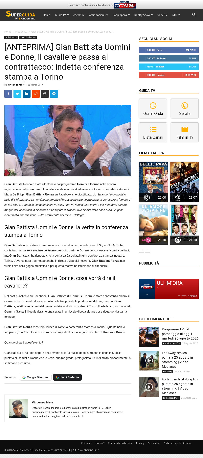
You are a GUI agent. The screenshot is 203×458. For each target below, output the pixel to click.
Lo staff (100, 443)
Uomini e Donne (27, 37)
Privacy (140, 443)
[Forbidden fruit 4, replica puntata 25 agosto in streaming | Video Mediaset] (149, 387)
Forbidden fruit (170, 397)
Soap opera (120, 15)
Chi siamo (86, 443)
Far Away (167, 371)
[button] (194, 15)
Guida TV (60, 15)
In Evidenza (21, 31)
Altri (174, 15)
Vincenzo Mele (16, 84)
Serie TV (162, 15)
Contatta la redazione (120, 443)
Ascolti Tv (78, 15)
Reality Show (142, 15)
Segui (192, 58)
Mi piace (191, 49)
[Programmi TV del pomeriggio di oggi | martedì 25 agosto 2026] (149, 337)
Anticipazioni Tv (98, 15)
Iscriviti (190, 74)
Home (46, 15)
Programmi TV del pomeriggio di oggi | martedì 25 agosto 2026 (180, 333)
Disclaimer (154, 443)
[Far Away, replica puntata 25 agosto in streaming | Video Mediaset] (149, 360)
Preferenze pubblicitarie (177, 443)
